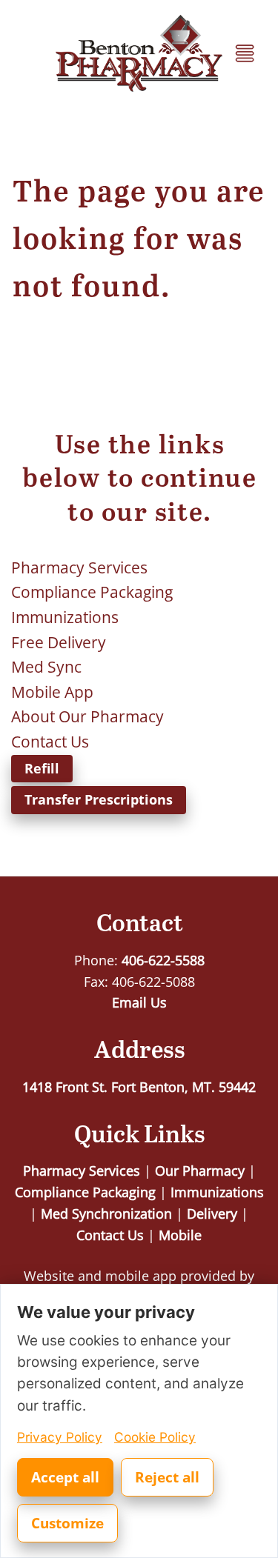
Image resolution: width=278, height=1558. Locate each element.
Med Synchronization (106, 1213)
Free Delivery (58, 642)
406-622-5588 (163, 960)
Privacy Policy (59, 1437)
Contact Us (50, 741)
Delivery (212, 1213)
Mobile (180, 1235)
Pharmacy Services (79, 567)
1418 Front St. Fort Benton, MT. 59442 (139, 1086)
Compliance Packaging (92, 592)
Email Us (139, 1002)
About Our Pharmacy (87, 716)
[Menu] (244, 53)
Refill (41, 768)
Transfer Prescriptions (98, 799)
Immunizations (65, 617)
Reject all (167, 1477)
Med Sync (46, 667)
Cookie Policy (155, 1437)
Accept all (65, 1477)
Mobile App (52, 692)
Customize (67, 1523)
